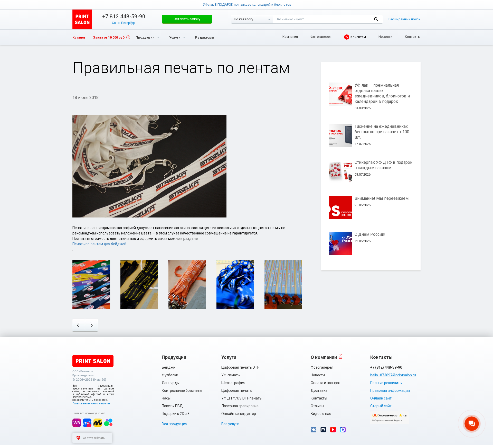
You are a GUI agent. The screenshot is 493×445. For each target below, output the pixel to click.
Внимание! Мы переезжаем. (382, 198)
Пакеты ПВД (172, 406)
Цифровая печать (236, 390)
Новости (385, 37)
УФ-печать (230, 375)
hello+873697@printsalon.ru (393, 375)
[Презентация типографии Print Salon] (340, 356)
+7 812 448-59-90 (123, 16)
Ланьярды (170, 383)
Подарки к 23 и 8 (175, 414)
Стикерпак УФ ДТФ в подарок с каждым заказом (383, 165)
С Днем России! (370, 234)
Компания (290, 37)
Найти (376, 19)
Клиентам (355, 37)
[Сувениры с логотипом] (82, 19)
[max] (343, 429)
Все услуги (230, 424)
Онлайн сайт (381, 398)
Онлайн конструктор (238, 414)
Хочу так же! (91, 291)
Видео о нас (321, 414)
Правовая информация (390, 390)
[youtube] (333, 429)
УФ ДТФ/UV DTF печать (241, 398)
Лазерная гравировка (240, 406)
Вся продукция (174, 424)
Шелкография (233, 383)
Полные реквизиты (386, 383)
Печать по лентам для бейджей (99, 244)
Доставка (319, 390)
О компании (324, 357)
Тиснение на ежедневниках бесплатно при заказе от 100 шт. (382, 132)
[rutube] (323, 429)
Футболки (170, 375)
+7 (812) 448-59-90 (386, 367)
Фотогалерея (320, 37)
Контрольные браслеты (182, 390)
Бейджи (168, 367)
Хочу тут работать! (94, 438)
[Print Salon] (92, 361)
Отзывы (317, 406)
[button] (187, 19)
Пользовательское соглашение (91, 403)
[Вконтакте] (313, 429)
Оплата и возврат (326, 383)
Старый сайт (381, 406)
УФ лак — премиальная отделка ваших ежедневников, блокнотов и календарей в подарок (382, 93)
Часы (166, 398)
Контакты (413, 37)
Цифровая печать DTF (240, 367)
